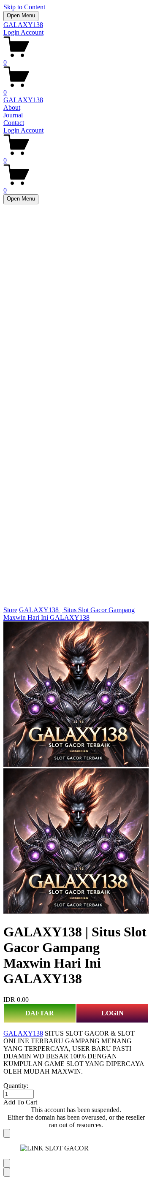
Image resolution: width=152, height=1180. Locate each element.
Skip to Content (24, 7)
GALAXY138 (23, 24)
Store (10, 609)
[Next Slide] (6, 1172)
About (11, 107)
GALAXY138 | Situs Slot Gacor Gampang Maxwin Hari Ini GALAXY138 (69, 613)
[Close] (6, 1133)
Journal (13, 115)
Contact (13, 122)
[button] (76, 1102)
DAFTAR (39, 1013)
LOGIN (112, 1013)
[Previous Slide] (6, 1163)
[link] (76, 768)
